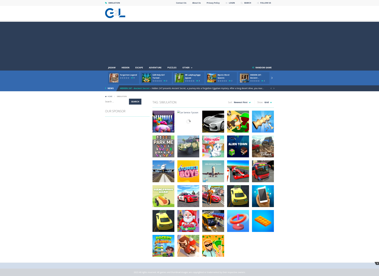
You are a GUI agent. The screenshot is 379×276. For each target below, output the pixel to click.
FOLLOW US (265, 3)
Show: (260, 102)
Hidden (125, 67)
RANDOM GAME (263, 67)
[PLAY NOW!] (114, 77)
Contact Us (181, 3)
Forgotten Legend (128, 75)
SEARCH (247, 3)
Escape (139, 67)
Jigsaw (112, 67)
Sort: (230, 102)
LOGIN (232, 3)
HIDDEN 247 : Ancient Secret (135, 88)
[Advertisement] (189, 42)
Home (110, 96)
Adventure (155, 67)
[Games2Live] (115, 12)
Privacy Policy (213, 3)
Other (186, 67)
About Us (196, 3)
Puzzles (171, 67)
